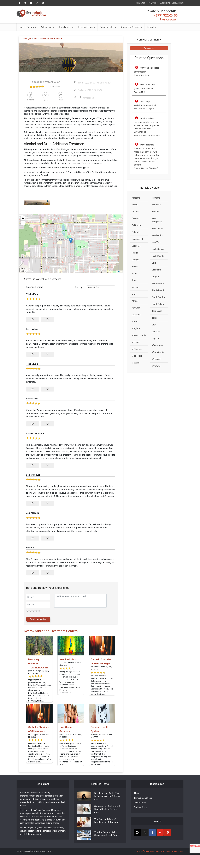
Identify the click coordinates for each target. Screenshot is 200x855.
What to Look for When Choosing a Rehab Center (107, 833)
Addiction (46, 27)
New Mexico (157, 235)
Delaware (136, 246)
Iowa (134, 294)
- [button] (23, 223)
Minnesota (137, 349)
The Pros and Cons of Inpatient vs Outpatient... (107, 820)
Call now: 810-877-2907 (90, 90)
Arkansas (136, 218)
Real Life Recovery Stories (147, 3)
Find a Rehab (26, 27)
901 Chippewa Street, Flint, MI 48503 (101, 668)
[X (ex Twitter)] (144, 832)
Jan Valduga (32, 513)
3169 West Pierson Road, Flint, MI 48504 (38, 672)
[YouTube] (160, 832)
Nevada (155, 211)
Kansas (135, 301)
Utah (154, 325)
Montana (156, 198)
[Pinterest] (167, 832)
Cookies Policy (140, 807)
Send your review (38, 619)
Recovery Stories (130, 27)
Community (107, 27)
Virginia (155, 338)
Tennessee (157, 311)
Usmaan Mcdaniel (35, 433)
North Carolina (158, 249)
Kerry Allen (32, 329)
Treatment (65, 27)
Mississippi (137, 356)
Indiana (135, 287)
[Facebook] (152, 832)
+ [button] (23, 218)
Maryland (136, 328)
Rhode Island (158, 290)
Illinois (134, 280)
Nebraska (156, 205)
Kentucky (136, 308)
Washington (157, 345)
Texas (154, 318)
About (150, 27)
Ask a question (149, 48)
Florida (135, 253)
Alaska (135, 205)
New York (156, 242)
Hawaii (135, 266)
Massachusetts (139, 335)
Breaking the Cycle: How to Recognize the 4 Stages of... (107, 796)
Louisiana (136, 314)
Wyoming (156, 366)
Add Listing (165, 3)
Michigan (136, 342)
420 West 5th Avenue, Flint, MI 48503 (102, 736)
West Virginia (158, 352)
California (136, 225)
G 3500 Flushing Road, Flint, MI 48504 (70, 736)
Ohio (154, 263)
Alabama (136, 198)
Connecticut (137, 239)
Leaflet (119, 272)
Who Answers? (170, 19)
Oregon (155, 276)
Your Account (177, 3)
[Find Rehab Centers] (31, 13)
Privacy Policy (140, 802)
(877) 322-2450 (166, 15)
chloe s (30, 547)
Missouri (136, 363)
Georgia (135, 259)
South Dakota (158, 304)
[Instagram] (137, 832)
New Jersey (157, 228)
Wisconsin (156, 359)
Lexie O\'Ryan (33, 475)
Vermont (156, 331)
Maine (134, 321)
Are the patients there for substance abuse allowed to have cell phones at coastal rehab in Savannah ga (146, 125)
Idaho (134, 273)
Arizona (135, 211)
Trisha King (32, 294)
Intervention (85, 27)
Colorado (136, 232)
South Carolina (158, 297)
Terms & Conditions (143, 798)
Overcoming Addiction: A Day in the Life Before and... (107, 809)
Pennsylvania (158, 283)
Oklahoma (156, 270)
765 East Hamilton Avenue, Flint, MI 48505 (70, 664)
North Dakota (158, 256)
